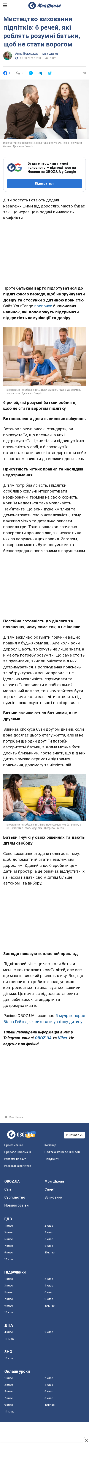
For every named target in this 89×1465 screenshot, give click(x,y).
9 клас (8, 1252)
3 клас (8, 1232)
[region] (44, 252)
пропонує (43, 305)
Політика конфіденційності (62, 1152)
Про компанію (13, 1145)
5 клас (8, 1239)
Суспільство (14, 1197)
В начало (72, 1135)
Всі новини (53, 1197)
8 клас (48, 1245)
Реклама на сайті (15, 1159)
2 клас (48, 1225)
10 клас (49, 1252)
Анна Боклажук (26, 54)
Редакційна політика (17, 1165)
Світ (8, 1189)
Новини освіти (16, 1205)
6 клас (48, 1239)
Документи (51, 1159)
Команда (50, 1145)
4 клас (48, 1232)
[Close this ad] (86, 1440)
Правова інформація (18, 1152)
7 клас (8, 1245)
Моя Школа (50, 53)
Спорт (49, 1189)
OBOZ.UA (12, 1181)
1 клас (8, 1225)
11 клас (9, 1259)
